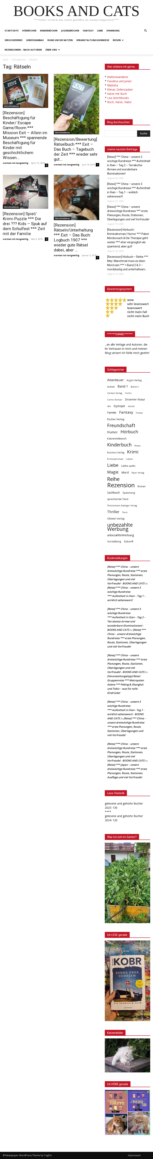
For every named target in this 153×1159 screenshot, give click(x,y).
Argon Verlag (134, 380)
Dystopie (119, 406)
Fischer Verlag (115, 419)
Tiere (125, 512)
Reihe (113, 479)
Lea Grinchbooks (118, 98)
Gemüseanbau (35, 40)
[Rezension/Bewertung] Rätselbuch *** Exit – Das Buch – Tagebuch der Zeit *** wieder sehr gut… (76, 149)
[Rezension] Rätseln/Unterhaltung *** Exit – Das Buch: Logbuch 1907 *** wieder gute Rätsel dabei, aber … (73, 237)
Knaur (137, 445)
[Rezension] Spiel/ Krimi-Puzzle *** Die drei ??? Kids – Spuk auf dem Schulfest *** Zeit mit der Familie (25, 223)
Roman (141, 486)
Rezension (121, 485)
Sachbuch (113, 492)
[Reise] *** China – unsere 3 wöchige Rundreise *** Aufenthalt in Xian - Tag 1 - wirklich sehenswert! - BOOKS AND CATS (125, 710)
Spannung (113, 30)
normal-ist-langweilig (15, 162)
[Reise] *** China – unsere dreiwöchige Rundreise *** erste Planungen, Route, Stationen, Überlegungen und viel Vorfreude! (128, 213)
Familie (111, 412)
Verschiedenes (14, 40)
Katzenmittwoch (117, 438)
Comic (128, 393)
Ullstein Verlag (115, 518)
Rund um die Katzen (60, 40)
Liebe (100, 30)
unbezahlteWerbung (120, 535)
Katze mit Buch (117, 94)
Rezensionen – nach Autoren (23, 49)
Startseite (12, 30)
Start (5, 59)
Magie (113, 472)
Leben (129, 458)
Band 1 (123, 386)
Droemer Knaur (135, 399)
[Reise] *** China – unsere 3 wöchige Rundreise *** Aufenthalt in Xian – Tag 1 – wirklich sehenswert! (128, 190)
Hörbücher (29, 30)
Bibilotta (112, 85)
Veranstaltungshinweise (92, 40)
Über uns (51, 49)
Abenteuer (115, 380)
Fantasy (88, 30)
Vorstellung (114, 541)
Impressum (134, 1155)
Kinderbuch (119, 445)
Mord (125, 472)
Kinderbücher (49, 30)
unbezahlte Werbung (120, 527)
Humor (112, 432)
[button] (145, 31)
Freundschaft (121, 425)
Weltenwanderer (117, 77)
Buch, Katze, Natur (119, 102)
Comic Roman (114, 399)
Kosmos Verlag (115, 452)
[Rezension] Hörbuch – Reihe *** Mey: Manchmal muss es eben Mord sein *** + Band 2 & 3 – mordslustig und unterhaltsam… (127, 263)
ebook (131, 406)
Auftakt (111, 386)
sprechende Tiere (117, 499)
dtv (109, 406)
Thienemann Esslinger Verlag (122, 505)
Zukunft (128, 541)
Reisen (117, 40)
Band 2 (135, 386)
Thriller (113, 512)
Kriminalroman (115, 458)
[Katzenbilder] (127, 1055)
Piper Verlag (137, 472)
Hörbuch (129, 432)
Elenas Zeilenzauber (120, 89)
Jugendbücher (70, 30)
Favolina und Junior (119, 81)
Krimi (132, 452)
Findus (139, 412)
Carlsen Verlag (114, 393)
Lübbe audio (128, 466)
